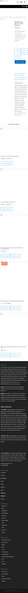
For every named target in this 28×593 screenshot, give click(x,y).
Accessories (6, 17)
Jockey (2, 490)
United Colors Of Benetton (8, 556)
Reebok (3, 518)
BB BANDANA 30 (21, 79)
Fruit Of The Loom (6, 540)
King (3, 547)
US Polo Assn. (5, 552)
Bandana (22, 75)
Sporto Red (4, 525)
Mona (3, 508)
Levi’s (3, 549)
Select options (6, 163)
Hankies (11, 17)
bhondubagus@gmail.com (6, 463)
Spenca (3, 532)
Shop (3, 576)
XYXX (2, 484)
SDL (3, 527)
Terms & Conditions (6, 578)
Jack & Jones (4, 542)
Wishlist (3, 581)
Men (26, 77)
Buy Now (24, 51)
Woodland (4, 563)
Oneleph (2, 487)
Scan (3, 522)
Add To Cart (17, 52)
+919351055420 (4, 465)
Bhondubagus (4, 478)
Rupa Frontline (5, 520)
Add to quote (20, 62)
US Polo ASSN (5, 554)
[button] (23, 6)
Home (2, 17)
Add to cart (15, 256)
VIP (3, 559)
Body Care (4, 530)
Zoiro (3, 561)
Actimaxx (3, 475)
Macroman (4, 506)
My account (4, 571)
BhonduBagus (18, 77)
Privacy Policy (5, 574)
